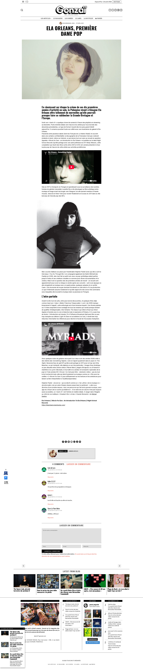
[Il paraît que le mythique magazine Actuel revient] (88, 614)
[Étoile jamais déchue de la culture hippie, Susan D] (97, 614)
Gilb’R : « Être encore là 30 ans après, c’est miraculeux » (94, 590)
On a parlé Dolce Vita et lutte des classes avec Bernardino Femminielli (71, 592)
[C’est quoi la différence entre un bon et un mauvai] (97, 623)
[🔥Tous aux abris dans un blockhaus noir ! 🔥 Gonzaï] (88, 632)
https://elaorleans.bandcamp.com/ (53, 405)
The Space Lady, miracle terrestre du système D (22, 590)
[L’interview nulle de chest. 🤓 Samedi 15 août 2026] (88, 623)
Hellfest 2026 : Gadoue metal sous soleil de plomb (114, 625)
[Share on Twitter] (5, 479)
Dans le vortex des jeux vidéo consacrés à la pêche (47, 591)
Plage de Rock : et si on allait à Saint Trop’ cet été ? (118, 590)
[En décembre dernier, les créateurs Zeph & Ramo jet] (97, 632)
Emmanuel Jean (69, 23)
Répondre (50, 477)
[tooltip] (110, 10)
